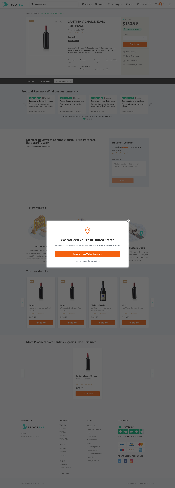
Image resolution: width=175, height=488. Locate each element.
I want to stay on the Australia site (87, 261)
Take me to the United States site (87, 254)
